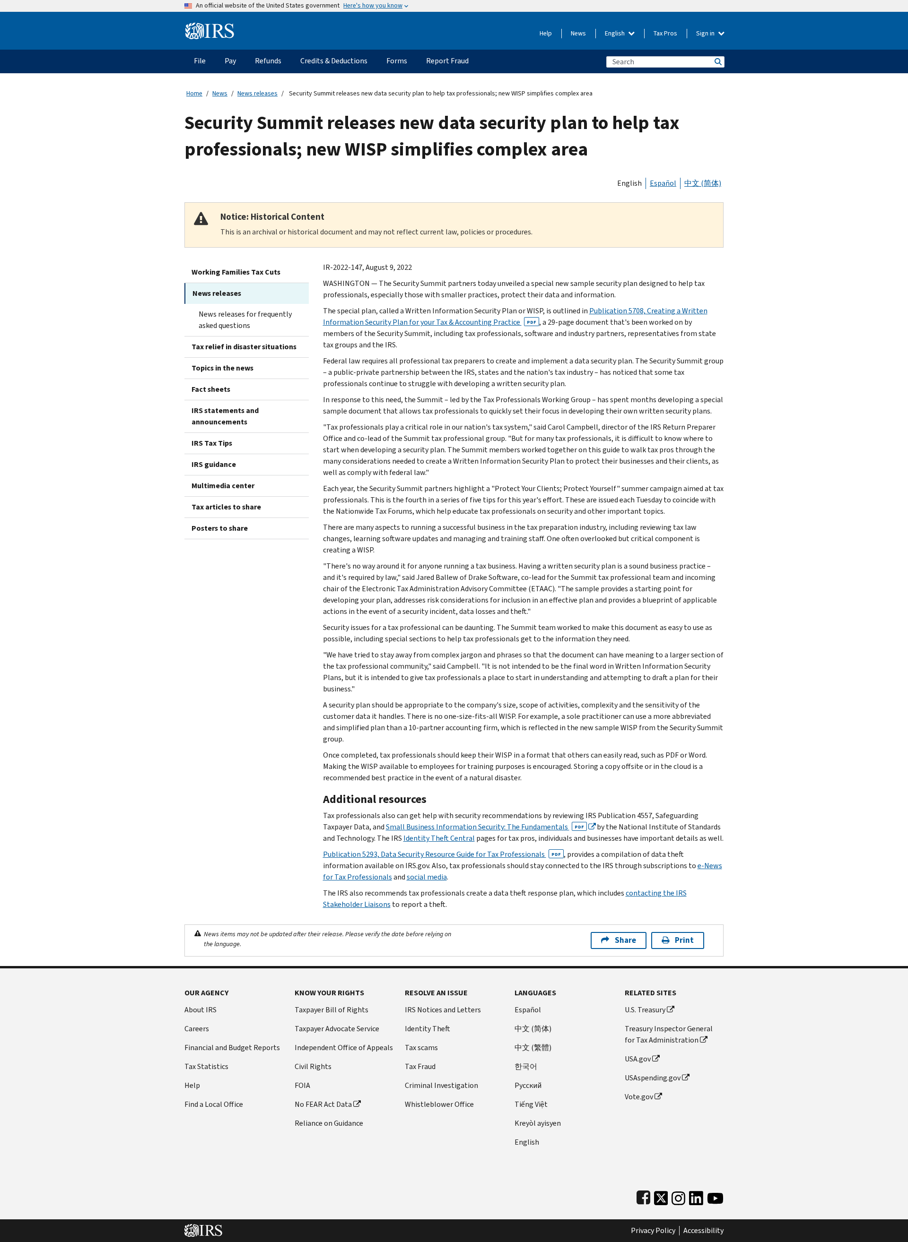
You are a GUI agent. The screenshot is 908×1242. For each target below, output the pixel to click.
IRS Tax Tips (212, 443)
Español (663, 183)
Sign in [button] (706, 33)
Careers (196, 1029)
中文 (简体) (702, 183)
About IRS (200, 1010)
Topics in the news (222, 368)
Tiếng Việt (531, 1104)
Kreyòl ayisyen (538, 1123)
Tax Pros (665, 33)
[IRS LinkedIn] (696, 1196)
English (615, 33)
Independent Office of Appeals (344, 1047)
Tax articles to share (226, 507)
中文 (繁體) (533, 1047)
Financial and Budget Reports (232, 1047)
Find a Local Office (213, 1104)
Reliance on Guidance (329, 1123)
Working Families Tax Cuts (236, 272)
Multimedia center (223, 486)
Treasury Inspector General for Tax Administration (669, 1034)
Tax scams (421, 1047)
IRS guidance (214, 464)
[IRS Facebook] (643, 1196)
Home (194, 93)
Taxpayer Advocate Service (337, 1029)
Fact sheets (211, 389)
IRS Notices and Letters (443, 1010)
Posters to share (220, 528)
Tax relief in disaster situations (244, 347)
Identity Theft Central (439, 838)
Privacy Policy (653, 1230)
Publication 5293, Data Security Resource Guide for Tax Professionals (442, 854)
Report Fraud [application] (447, 61)
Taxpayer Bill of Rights (331, 1010)
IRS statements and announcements (225, 416)
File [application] (200, 61)
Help (546, 33)
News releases (257, 93)
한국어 (526, 1066)
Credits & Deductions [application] (333, 61)
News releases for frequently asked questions (245, 319)
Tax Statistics (206, 1066)
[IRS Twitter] (661, 1196)
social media (427, 877)
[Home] (209, 27)
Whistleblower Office (439, 1104)
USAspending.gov (653, 1078)
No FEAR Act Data (323, 1104)
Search (717, 62)
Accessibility (703, 1230)
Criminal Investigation (441, 1085)
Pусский (528, 1085)
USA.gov (638, 1059)
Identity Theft (427, 1029)
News (578, 33)
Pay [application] (230, 61)
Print (684, 940)
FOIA (302, 1085)
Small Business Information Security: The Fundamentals (485, 827)
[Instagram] (678, 1196)
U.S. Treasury (645, 1010)
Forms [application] (396, 61)
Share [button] (625, 940)
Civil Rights (313, 1066)
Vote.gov (639, 1097)
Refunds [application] (268, 61)
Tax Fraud (420, 1066)
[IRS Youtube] (715, 1196)
